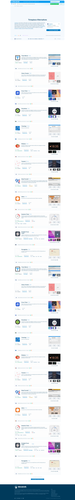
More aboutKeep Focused (54, 189)
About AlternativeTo (54, 493)
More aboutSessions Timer (54, 224)
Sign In (62, 1)
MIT (21, 150)
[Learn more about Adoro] (18, 199)
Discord (36, 493)
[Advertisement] (37, 12)
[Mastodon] (17, 498)
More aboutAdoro (54, 418)
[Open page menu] (63, 1)
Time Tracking (25, 62)
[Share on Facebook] (15, 35)
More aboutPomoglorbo (54, 471)
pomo (23, 28)
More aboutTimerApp (54, 136)
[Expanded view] (55, 38)
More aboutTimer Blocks (54, 66)
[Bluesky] (19, 498)
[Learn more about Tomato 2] (18, 163)
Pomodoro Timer (49, 25)
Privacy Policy (53, 491)
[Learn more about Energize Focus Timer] (18, 234)
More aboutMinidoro (54, 154)
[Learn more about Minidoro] (18, 146)
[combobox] (55, 1)
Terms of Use (53, 490)
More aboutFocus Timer (54, 101)
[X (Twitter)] (16, 498)
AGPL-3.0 (22, 221)
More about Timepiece (53, 30)
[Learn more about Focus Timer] (18, 93)
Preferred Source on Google (55, 496)
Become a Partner (54, 495)
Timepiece (16, 22)
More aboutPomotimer (54, 330)
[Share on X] (17, 35)
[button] (29, 55)
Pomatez (20, 28)
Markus (22, 490)
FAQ (51, 489)
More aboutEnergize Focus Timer (54, 242)
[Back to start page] (16, 1)
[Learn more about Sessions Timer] (18, 216)
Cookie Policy (53, 492)
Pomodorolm (42, 26)
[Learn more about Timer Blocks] (18, 58)
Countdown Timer (25, 133)
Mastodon (47, 493)
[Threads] (20, 498)
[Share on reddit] (18, 35)
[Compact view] (56, 38)
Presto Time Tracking (29, 28)
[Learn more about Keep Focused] (18, 181)
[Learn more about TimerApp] (18, 128)
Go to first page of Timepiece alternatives (37, 479)
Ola (19, 490)
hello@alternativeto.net (31, 493)
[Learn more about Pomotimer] (18, 110)
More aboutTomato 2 (54, 383)
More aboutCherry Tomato (54, 83)
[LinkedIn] (23, 498)
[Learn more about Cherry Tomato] (18, 75)
